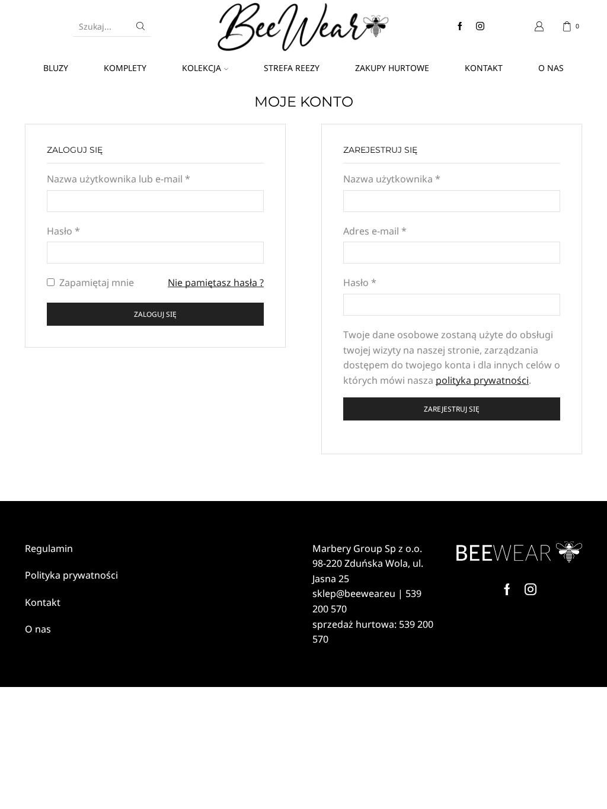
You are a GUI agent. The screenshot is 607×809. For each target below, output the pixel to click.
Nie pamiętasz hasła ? (216, 282)
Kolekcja (201, 67)
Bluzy (55, 67)
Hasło (63, 230)
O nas (551, 67)
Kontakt (484, 67)
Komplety (125, 67)
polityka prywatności (482, 380)
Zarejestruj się (452, 408)
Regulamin (49, 548)
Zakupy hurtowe (392, 67)
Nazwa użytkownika (391, 178)
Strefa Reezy (292, 67)
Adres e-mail (375, 230)
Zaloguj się (155, 314)
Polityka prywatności (71, 575)
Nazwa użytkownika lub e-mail (118, 178)
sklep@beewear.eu (353, 593)
